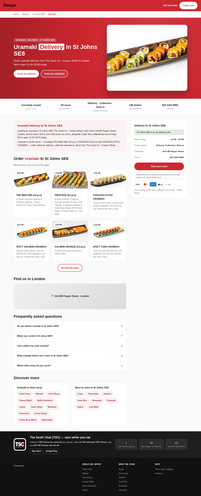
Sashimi (107, 394)
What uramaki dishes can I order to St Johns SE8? (43, 355)
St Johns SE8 (39, 14)
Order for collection (54, 73)
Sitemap (158, 473)
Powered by (19, 466)
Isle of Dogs (53, 394)
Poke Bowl (93, 394)
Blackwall (52, 407)
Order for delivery (26, 73)
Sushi (80, 394)
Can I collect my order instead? (33, 346)
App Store (36, 451)
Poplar (22, 407)
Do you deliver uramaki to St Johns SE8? (38, 326)
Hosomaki (97, 400)
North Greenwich (44, 400)
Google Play (51, 451)
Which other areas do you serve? (34, 365)
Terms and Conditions (164, 469)
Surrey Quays (41, 413)
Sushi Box (82, 400)
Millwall (39, 394)
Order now (188, 5)
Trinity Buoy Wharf (27, 420)
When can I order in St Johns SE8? (35, 336)
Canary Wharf (25, 400)
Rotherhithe (47, 420)
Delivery (25, 14)
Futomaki (111, 400)
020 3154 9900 (170, 5)
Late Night (93, 407)
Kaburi (80, 407)
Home (16, 14)
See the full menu (70, 268)
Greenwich (24, 413)
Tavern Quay (36, 407)
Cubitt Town (24, 394)
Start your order (159, 166)
